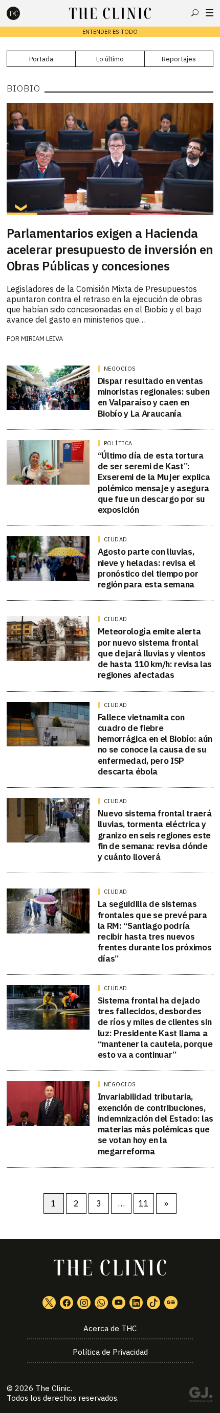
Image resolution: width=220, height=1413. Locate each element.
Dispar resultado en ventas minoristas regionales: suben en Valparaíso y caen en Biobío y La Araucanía (153, 397)
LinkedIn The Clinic (136, 1302)
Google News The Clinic (171, 1302)
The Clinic (53, 1388)
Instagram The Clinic (84, 1302)
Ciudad (115, 539)
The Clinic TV (118, 1302)
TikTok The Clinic (153, 1302)
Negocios (120, 368)
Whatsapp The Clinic (101, 1302)
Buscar (195, 12)
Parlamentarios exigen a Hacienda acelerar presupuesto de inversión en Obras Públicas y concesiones (110, 249)
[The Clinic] (22, 13)
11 (144, 1203)
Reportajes (179, 59)
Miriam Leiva (42, 338)
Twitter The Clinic (49, 1302)
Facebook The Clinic (66, 1302)
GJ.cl (200, 1396)
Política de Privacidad (110, 1352)
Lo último (110, 59)
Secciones (209, 12)
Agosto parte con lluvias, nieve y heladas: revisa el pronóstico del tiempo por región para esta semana (148, 568)
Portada (41, 59)
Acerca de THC (110, 1328)
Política (118, 443)
